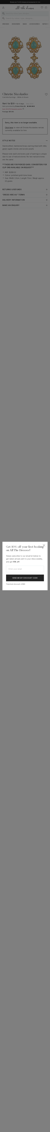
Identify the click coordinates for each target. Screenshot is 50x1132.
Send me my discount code (25, 578)
